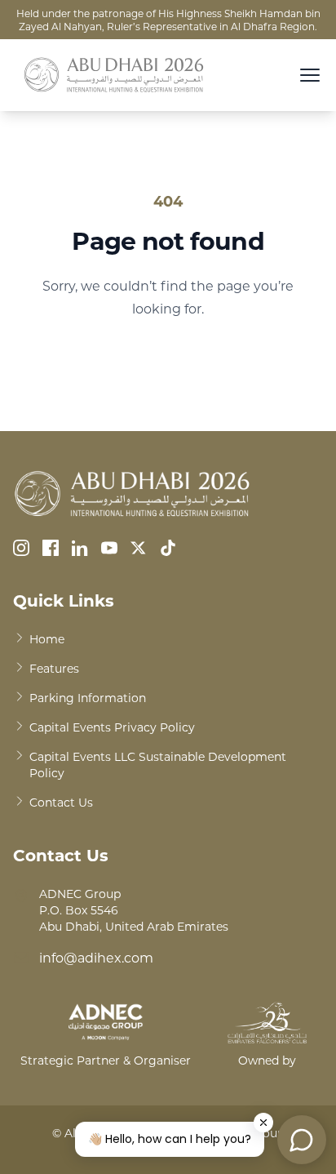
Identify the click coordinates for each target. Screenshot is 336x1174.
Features (54, 668)
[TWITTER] (138, 548)
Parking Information (87, 697)
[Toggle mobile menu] (310, 75)
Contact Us (61, 802)
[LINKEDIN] (80, 548)
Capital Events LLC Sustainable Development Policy (157, 764)
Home (46, 639)
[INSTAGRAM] (21, 548)
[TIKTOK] (168, 548)
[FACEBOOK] (50, 548)
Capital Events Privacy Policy (112, 727)
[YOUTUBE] (109, 548)
